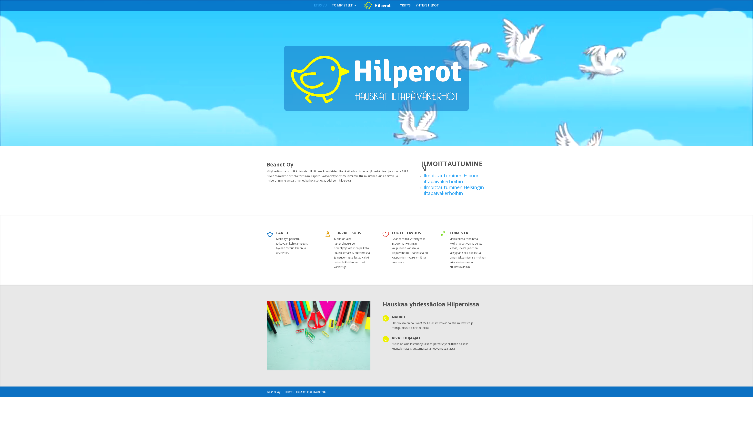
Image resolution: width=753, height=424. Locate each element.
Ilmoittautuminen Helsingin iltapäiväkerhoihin (454, 190)
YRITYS (405, 5)
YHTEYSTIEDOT (427, 5)
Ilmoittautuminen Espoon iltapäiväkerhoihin (452, 178)
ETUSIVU (320, 5)
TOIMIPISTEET (342, 5)
